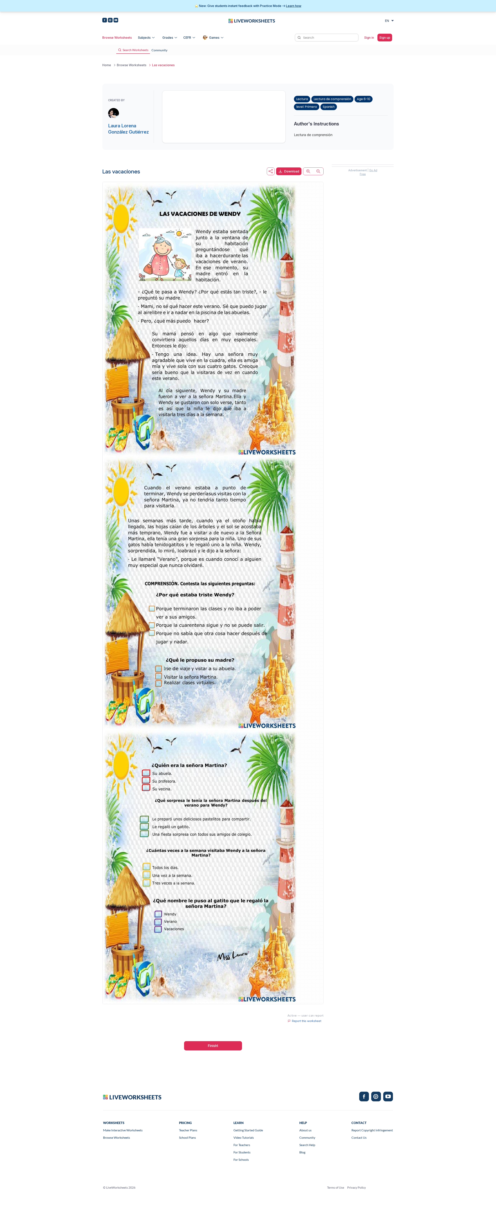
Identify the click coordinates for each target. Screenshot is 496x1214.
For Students (242, 1152)
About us (305, 1130)
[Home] (251, 20)
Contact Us (359, 1137)
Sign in (369, 37)
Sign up (384, 37)
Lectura (302, 99)
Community (307, 1137)
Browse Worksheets (117, 37)
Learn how (293, 6)
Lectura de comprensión (332, 99)
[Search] (299, 37)
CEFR (187, 37)
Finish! (213, 1046)
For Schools (241, 1159)
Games (214, 37)
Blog (302, 1152)
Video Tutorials (243, 1137)
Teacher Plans (188, 1130)
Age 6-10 (363, 99)
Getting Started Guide (248, 1130)
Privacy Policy (356, 1187)
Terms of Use (335, 1187)
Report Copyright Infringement (372, 1130)
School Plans (187, 1137)
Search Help (307, 1145)
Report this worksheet (306, 1021)
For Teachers (241, 1145)
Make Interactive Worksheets (123, 1130)
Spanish (329, 107)
